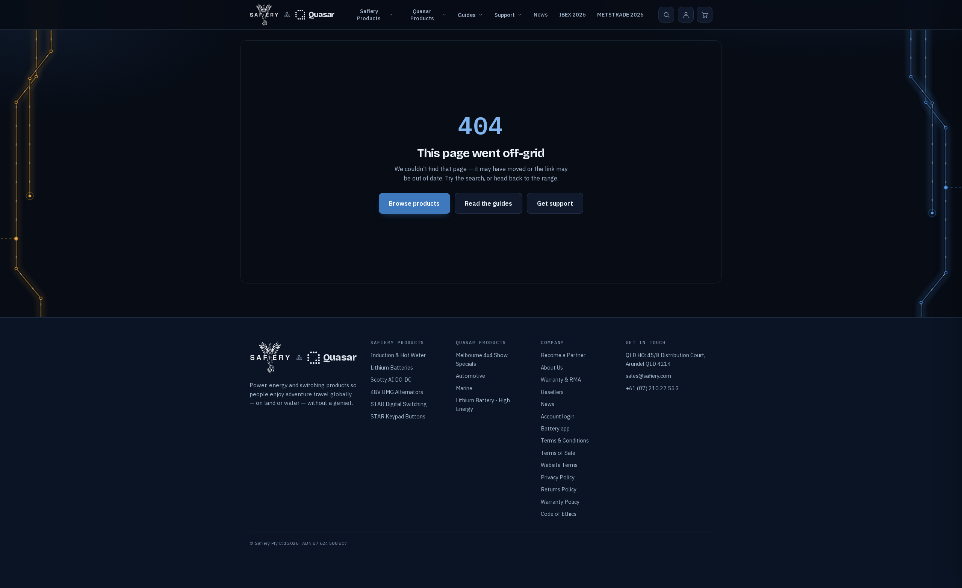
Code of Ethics (558, 513)
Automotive (470, 375)
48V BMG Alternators (397, 392)
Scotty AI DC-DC (391, 379)
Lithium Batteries (392, 367)
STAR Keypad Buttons (398, 416)
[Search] (666, 15)
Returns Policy (558, 489)
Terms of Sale (558, 452)
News (541, 14)
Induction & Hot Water (398, 355)
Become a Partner (563, 355)
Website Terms (559, 464)
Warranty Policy (560, 501)
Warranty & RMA (561, 379)
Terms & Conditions (565, 440)
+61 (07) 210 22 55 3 (652, 388)
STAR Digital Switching (399, 404)
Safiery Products (369, 15)
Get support (555, 203)
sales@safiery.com (648, 375)
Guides (467, 14)
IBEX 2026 (572, 14)
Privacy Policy (558, 477)
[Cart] (704, 15)
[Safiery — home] (264, 15)
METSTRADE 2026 (620, 14)
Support (505, 14)
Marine (464, 388)
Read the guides (488, 203)
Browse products (414, 203)
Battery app (555, 428)
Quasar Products (422, 15)
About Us (552, 367)
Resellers (552, 392)
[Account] (686, 15)
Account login (558, 416)
